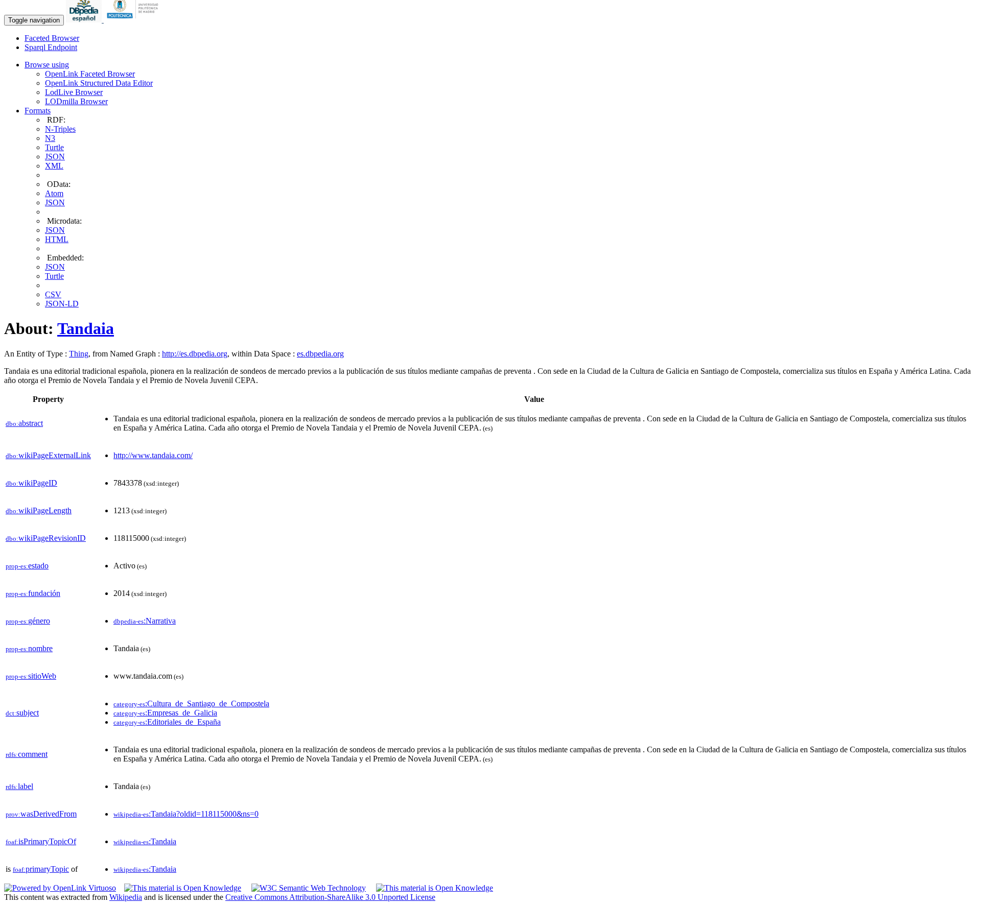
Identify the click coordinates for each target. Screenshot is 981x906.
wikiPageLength (39, 510)
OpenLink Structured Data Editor (99, 83)
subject (22, 712)
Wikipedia (125, 897)
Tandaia (85, 328)
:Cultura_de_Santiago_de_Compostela (191, 703)
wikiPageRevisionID (46, 538)
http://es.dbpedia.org (194, 353)
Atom (54, 193)
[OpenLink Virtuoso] (60, 888)
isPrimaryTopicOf (41, 841)
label (19, 786)
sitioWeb (31, 676)
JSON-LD (62, 303)
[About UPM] (134, 19)
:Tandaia (144, 841)
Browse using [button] (47, 64)
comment (27, 754)
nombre (29, 648)
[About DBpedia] (85, 19)
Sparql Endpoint (51, 47)
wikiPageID (31, 483)
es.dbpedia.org (320, 353)
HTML (56, 239)
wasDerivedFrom (41, 813)
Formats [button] (38, 110)
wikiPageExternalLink (48, 455)
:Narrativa (144, 620)
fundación (33, 593)
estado (27, 565)
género (28, 620)
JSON (55, 156)
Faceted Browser (52, 38)
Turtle (54, 147)
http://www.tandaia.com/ (153, 455)
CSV (53, 294)
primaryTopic (41, 869)
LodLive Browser (74, 92)
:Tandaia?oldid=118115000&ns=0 (186, 813)
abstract (24, 423)
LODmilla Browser (76, 101)
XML (54, 165)
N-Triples (60, 129)
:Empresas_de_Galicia (165, 712)
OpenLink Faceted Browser (90, 73)
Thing (78, 353)
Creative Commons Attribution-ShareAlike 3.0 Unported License (330, 897)
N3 (50, 138)
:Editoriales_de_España (167, 722)
